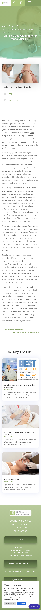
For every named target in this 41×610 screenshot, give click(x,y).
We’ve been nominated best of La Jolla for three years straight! (19, 386)
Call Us (20, 539)
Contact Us (20, 531)
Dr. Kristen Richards (22, 87)
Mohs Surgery (20, 524)
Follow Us (20, 580)
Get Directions (20, 563)
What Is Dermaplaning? (12, 479)
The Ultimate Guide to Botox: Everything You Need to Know (19, 433)
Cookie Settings (10, 604)
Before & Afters (20, 527)
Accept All (22, 604)
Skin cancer (6, 120)
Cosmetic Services (20, 521)
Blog (13, 26)
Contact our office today (24, 314)
